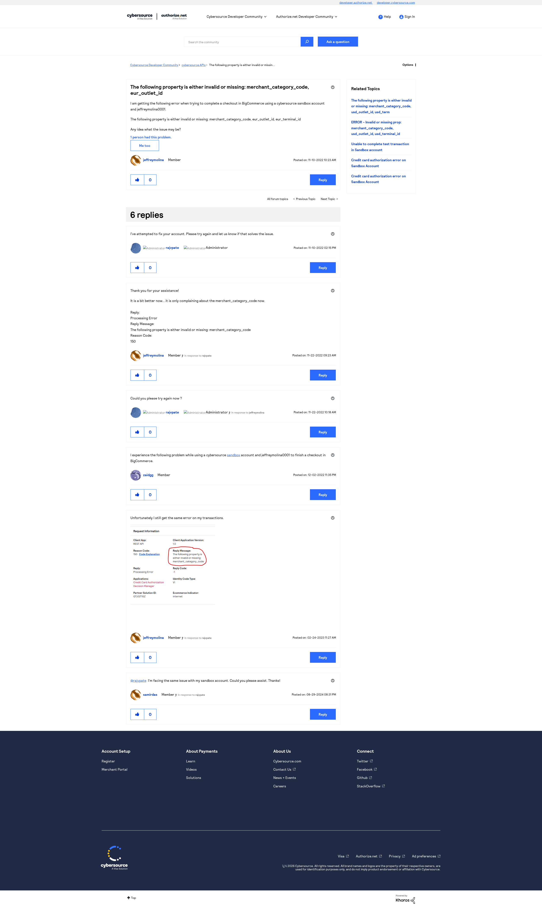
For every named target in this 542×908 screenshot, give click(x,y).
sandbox (233, 455)
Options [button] (407, 64)
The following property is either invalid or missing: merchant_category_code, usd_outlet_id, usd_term (381, 106)
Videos (191, 769)
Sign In (410, 16)
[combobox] (249, 42)
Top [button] (133, 898)
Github (362, 778)
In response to (198, 355)
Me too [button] (144, 145)
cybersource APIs (194, 65)
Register (108, 761)
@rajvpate (138, 680)
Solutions (193, 778)
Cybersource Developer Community (139, 16)
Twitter (362, 761)
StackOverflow (368, 786)
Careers (279, 786)
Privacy (395, 856)
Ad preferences (424, 856)
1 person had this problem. (150, 137)
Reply (323, 180)
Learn (190, 761)
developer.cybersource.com (396, 2)
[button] (137, 180)
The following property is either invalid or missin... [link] (242, 65)
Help (387, 16)
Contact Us (282, 769)
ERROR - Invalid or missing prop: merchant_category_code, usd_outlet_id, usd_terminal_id (376, 128)
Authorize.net (366, 856)
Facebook (364, 769)
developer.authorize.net (356, 2)
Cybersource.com (287, 761)
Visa (341, 856)
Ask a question (337, 42)
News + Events (284, 778)
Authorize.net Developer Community (304, 16)
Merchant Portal (114, 769)
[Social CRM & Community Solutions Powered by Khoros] (405, 899)
